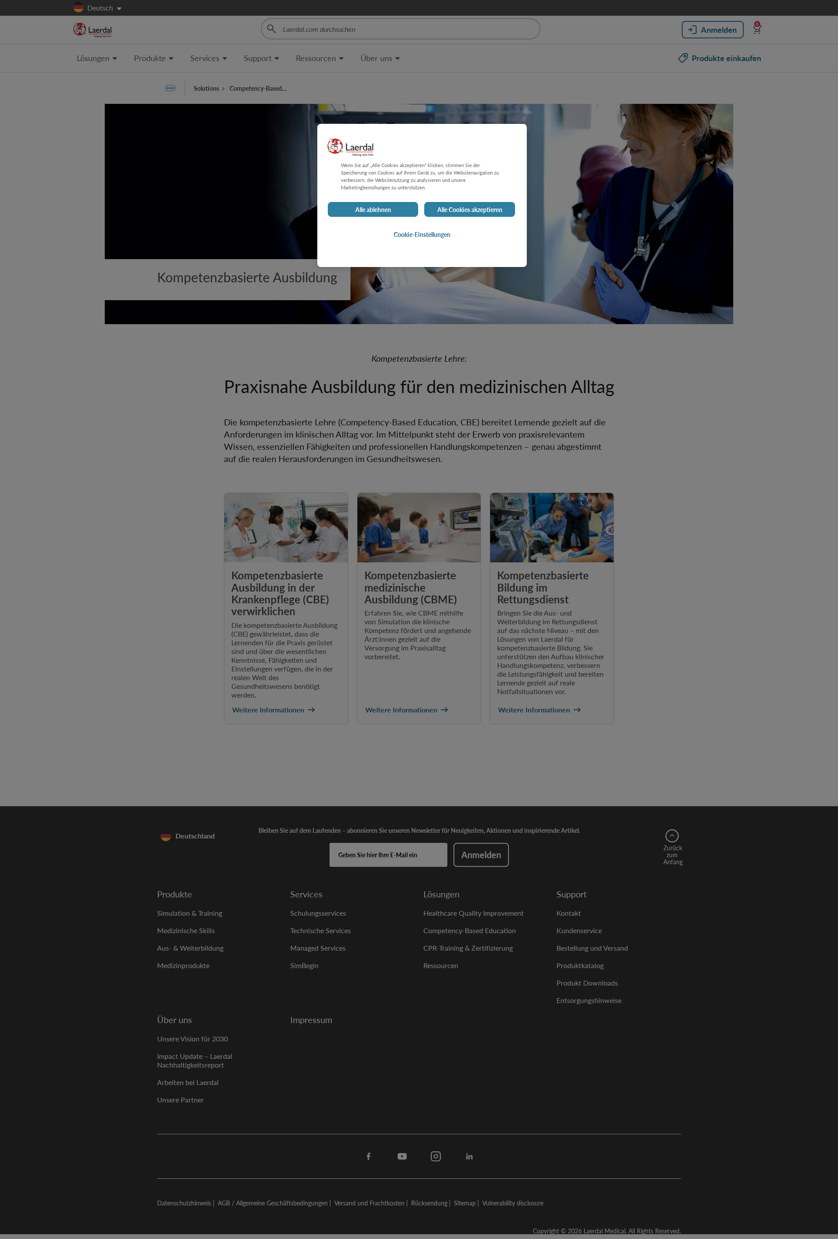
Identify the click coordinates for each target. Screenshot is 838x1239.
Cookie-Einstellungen (422, 234)
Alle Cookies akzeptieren (469, 209)
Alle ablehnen (373, 209)
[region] (422, 195)
